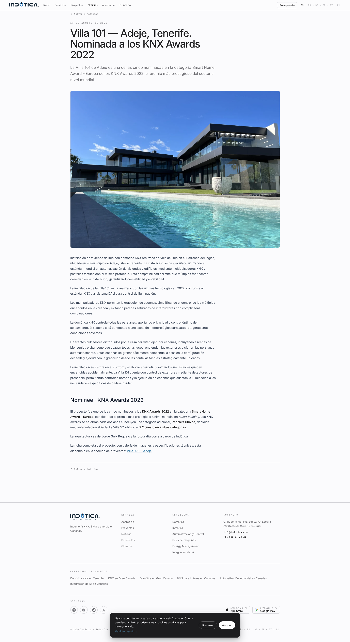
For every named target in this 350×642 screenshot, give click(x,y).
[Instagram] (74, 610)
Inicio (46, 5)
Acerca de (108, 5)
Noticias (93, 5)
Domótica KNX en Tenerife (87, 578)
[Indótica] (24, 5)
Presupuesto (287, 5)
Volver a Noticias (86, 14)
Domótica (178, 521)
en (309, 5)
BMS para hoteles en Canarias (196, 578)
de (316, 5)
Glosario (126, 546)
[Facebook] (84, 610)
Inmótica (177, 528)
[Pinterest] (94, 610)
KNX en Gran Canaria (121, 578)
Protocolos (128, 540)
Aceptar (227, 625)
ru (338, 5)
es (302, 5)
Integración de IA (183, 552)
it (331, 5)
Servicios (60, 5)
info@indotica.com (235, 532)
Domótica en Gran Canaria (156, 578)
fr (324, 5)
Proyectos (76, 5)
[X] (104, 610)
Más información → (126, 631)
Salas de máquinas (184, 540)
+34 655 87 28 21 (234, 536)
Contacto (125, 5)
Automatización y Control (188, 534)
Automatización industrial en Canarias (243, 578)
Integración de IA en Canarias (89, 583)
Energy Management (185, 546)
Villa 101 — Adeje (139, 451)
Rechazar (208, 625)
